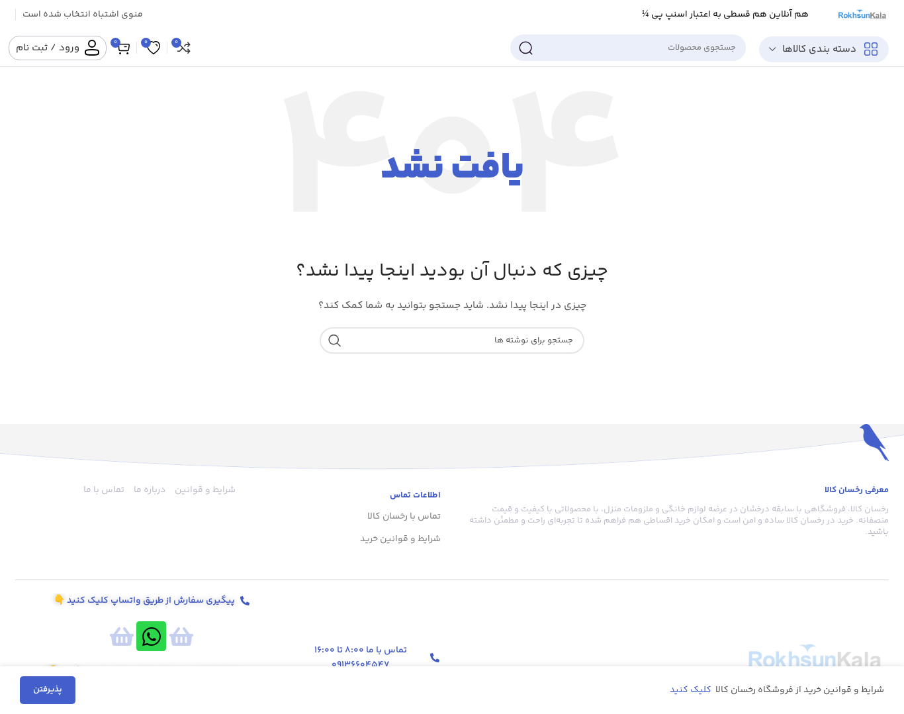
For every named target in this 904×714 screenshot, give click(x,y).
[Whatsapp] (151, 636)
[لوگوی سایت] (862, 14)
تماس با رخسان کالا (404, 516)
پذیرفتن (47, 689)
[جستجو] (525, 47)
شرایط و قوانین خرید (400, 539)
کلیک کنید (691, 690)
